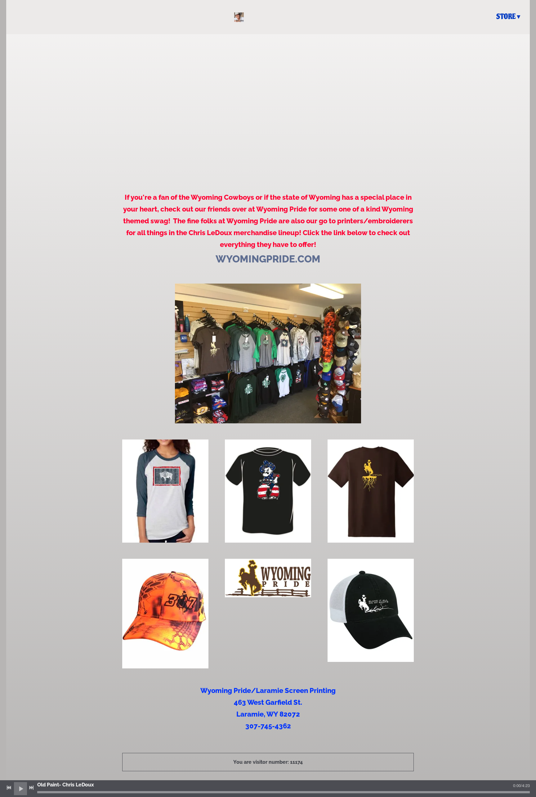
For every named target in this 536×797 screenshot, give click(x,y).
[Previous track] (9, 787)
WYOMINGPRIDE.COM (268, 259)
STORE (506, 16)
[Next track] (31, 787)
